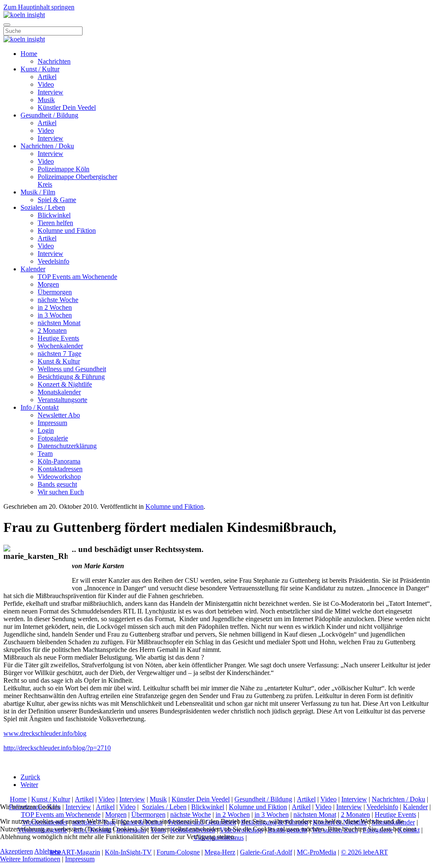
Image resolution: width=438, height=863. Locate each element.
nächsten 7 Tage (59, 353)
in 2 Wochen (55, 307)
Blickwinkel (54, 215)
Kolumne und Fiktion (67, 230)
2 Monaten (52, 330)
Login (46, 430)
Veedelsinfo (53, 261)
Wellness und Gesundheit (72, 369)
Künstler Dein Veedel (67, 107)
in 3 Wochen (55, 315)
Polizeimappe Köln (63, 169)
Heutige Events (58, 338)
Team (45, 453)
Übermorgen (55, 292)
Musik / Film (38, 192)
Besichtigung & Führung (71, 376)
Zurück (30, 777)
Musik (46, 99)
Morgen (48, 284)
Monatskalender (59, 392)
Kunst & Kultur (59, 361)
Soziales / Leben (43, 207)
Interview (50, 92)
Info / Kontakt (40, 407)
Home (29, 53)
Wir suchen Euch (61, 492)
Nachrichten (54, 61)
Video (46, 84)
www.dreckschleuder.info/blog (44, 733)
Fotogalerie (53, 438)
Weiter (29, 784)
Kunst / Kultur (40, 69)
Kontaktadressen (60, 469)
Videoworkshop (59, 476)
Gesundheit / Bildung (49, 115)
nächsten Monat (59, 322)
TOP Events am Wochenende (77, 276)
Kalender (33, 269)
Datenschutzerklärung (67, 445)
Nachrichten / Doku (47, 146)
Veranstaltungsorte (62, 399)
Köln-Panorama (59, 461)
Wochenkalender (60, 345)
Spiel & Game (57, 199)
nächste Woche (58, 299)
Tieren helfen (55, 222)
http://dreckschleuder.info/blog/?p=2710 (57, 747)
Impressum (52, 422)
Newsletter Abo (59, 415)
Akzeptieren (16, 851)
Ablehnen (47, 851)
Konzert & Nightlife (65, 384)
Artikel (47, 76)
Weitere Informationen (30, 859)
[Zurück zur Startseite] (24, 14)
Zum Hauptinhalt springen (38, 7)
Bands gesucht (57, 484)
